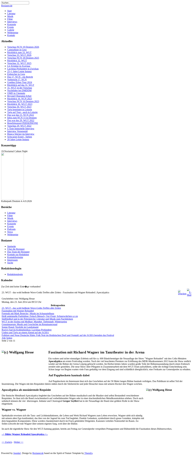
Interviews (12, 21)
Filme (10, 19)
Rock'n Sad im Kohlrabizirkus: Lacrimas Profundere (27, 330)
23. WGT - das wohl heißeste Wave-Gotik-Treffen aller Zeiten (31, 308)
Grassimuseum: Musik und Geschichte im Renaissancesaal (29, 324)
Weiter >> (18, 442)
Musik (10, 16)
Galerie (10, 30)
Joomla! (17, 453)
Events (10, 27)
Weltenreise (12, 32)
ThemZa (88, 453)
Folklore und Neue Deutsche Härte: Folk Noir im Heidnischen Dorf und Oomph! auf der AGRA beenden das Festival (58, 335)
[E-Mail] (189, 295)
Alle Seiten (7, 338)
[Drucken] (182, 293)
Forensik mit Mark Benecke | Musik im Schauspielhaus (28, 313)
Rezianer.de (6, 5)
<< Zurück (7, 442)
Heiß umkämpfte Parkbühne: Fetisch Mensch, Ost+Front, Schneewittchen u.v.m (40, 316)
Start (9, 11)
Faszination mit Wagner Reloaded (18, 310)
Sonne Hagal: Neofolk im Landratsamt (20, 327)
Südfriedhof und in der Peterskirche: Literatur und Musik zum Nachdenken (37, 319)
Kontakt (11, 35)
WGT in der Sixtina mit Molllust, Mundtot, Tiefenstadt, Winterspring (34, 321)
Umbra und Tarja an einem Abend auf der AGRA (25, 332)
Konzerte (11, 24)
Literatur (11, 13)
